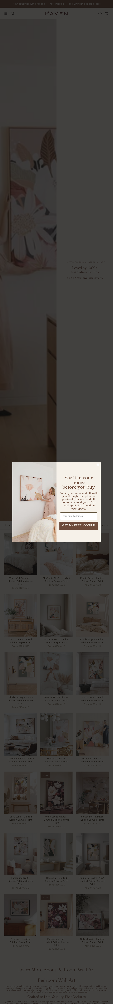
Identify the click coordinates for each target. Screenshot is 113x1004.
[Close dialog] (98, 464)
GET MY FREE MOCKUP (78, 525)
